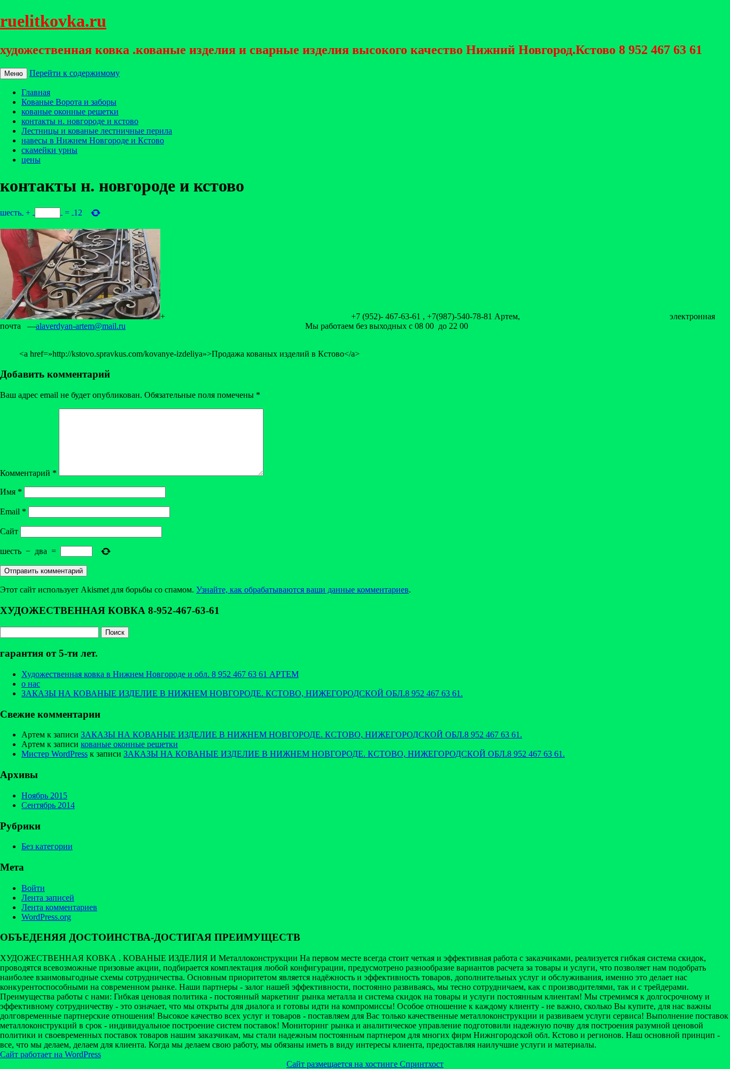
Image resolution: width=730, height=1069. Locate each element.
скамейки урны (49, 150)
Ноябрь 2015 (44, 795)
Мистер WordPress (54, 753)
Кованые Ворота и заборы (69, 101)
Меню (13, 74)
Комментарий (28, 473)
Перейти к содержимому (74, 73)
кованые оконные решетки (70, 111)
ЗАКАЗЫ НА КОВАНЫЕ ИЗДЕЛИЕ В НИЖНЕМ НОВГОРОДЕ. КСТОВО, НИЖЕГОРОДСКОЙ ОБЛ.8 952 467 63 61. (242, 693)
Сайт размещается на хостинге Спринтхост (365, 1063)
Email (13, 511)
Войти (33, 888)
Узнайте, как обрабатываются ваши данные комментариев (302, 589)
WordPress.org (46, 916)
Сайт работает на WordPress (50, 1054)
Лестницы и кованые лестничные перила (96, 130)
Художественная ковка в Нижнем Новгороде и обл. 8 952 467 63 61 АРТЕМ (160, 674)
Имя (11, 491)
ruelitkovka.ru (53, 20)
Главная (35, 92)
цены (31, 159)
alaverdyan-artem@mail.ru (81, 325)
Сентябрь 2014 (48, 805)
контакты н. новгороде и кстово (79, 121)
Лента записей (47, 897)
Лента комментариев (59, 907)
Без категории (47, 846)
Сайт (9, 531)
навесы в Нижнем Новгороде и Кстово (92, 140)
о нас (30, 683)
